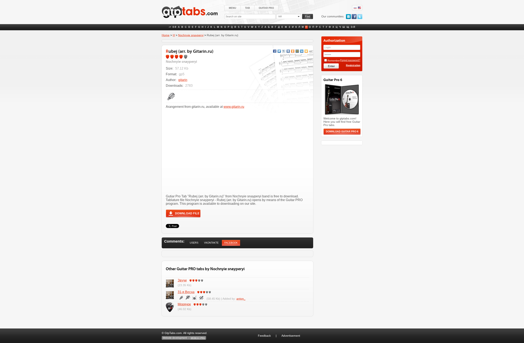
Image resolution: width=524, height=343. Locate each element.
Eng (359, 7)
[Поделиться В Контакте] (288, 51)
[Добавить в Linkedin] (301, 51)
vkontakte (348, 16)
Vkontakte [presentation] (211, 242)
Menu (232, 8)
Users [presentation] (194, 242)
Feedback (264, 335)
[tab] (194, 243)
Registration (353, 65)
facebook (354, 16)
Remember (334, 60)
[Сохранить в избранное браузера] (306, 51)
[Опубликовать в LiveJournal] (283, 51)
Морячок (184, 304)
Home (165, 35)
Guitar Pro (266, 8)
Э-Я (353, 27)
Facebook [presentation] (231, 242)
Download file (187, 213)
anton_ (240, 298)
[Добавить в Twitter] (279, 51)
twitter (359, 16)
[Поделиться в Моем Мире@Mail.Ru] (297, 51)
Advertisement (290, 335)
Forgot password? (350, 60)
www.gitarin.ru (234, 106)
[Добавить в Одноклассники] (292, 51)
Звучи (182, 280)
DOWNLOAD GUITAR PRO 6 (342, 131)
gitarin (182, 80)
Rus (355, 7)
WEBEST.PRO (198, 338)
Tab (247, 8)
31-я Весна (186, 292)
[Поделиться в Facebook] (274, 51)
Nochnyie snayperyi (190, 35)
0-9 (174, 27)
